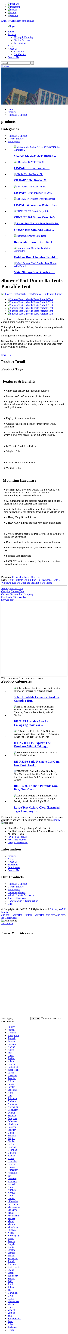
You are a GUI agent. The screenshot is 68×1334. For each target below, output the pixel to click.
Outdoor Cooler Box (34, 915)
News (10, 45)
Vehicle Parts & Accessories (21, 895)
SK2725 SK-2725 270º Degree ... (35, 155)
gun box (5, 915)
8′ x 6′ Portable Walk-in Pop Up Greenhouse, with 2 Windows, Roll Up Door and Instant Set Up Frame (30, 581)
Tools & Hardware (17, 898)
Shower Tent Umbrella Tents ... (34, 229)
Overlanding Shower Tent (14, 597)
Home (11, 31)
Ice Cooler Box (9, 917)
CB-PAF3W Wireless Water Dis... (35, 205)
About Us (12, 48)
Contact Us (13, 57)
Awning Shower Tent (12, 588)
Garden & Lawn (22, 40)
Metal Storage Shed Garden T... (34, 272)
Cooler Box (16, 915)
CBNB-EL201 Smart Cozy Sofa (34, 217)
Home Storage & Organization (23, 901)
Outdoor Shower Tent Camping (17, 594)
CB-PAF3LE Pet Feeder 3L (31, 168)
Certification (20, 54)
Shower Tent (7, 600)
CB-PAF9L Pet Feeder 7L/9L (33, 192)
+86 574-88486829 (17, 836)
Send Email (7, 923)
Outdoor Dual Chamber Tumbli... (36, 257)
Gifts (10, 903)
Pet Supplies (20, 43)
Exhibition (19, 51)
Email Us (6, 355)
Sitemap (54, 909)
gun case (60, 915)
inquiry (56, 820)
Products (12, 34)
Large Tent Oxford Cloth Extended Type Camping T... (37, 809)
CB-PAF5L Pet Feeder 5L (30, 180)
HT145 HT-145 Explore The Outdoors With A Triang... (32, 744)
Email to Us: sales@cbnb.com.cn (17, 20)
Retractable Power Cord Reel (33, 242)
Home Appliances (16, 892)
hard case (50, 915)
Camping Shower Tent (12, 591)
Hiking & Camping (23, 37)
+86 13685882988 (17, 839)
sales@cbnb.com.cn (18, 842)
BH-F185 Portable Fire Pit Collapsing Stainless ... (31, 723)
